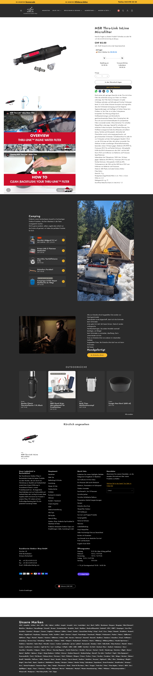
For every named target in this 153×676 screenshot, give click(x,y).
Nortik (101, 650)
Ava (88, 625)
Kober (130, 644)
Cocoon (43, 631)
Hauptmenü (52, 471)
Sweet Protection (108, 662)
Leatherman (29, 647)
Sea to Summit (73, 659)
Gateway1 (78, 638)
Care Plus (128, 628)
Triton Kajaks (113, 665)
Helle (63, 641)
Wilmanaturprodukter (118, 668)
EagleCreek (28, 634)
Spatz (35, 662)
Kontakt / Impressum (54, 501)
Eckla (51, 634)
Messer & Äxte (103, 10)
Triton (106, 665)
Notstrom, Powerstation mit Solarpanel (89, 485)
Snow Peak (28, 662)
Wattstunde (69, 668)
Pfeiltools (69, 656)
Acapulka (27, 625)
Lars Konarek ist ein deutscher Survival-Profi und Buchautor (89, 539)
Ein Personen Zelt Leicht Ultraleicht (88, 482)
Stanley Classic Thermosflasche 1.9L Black (32, 404)
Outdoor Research (74, 653)
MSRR (80, 647)
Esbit (62, 634)
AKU (20, 625)
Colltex (64, 631)
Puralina (100, 656)
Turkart (121, 665)
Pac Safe (101, 653)
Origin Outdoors (49, 653)
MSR (75, 647)
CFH (108, 628)
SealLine (81, 659)
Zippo (55, 672)
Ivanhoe (58, 644)
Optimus (34, 653)
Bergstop (119, 625)
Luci (52, 647)
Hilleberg (98, 641)
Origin (40, 653)
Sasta (53, 659)
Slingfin (128, 659)
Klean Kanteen (116, 644)
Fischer (114, 634)
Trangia (92, 665)
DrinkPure (123, 631)
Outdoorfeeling (86, 653)
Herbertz (85, 641)
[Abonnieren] (132, 490)
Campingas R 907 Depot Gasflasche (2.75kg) (47, 282)
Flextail (34, 638)
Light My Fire (45, 647)
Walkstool (55, 668)
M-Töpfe (65, 647)
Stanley (57, 662)
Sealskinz (89, 659)
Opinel (21, 653)
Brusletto (71, 628)
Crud (100, 631)
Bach (92, 625)
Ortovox (64, 653)
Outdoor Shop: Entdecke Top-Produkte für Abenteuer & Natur (61, 522)
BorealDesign (38, 628)
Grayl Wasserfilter (83, 530)
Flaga (29, 638)
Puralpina (107, 656)
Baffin (98, 625)
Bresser (53, 628)
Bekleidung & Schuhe (72, 10)
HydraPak (30, 644)
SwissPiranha (119, 662)
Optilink (27, 653)
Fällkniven (55, 638)
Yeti (50, 672)
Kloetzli (124, 644)
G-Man (62, 638)
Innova (52, 644)
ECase (21, 634)
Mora (124, 647)
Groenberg (22, 641)
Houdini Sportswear (121, 641)
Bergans (112, 625)
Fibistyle (98, 634)
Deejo (110, 631)
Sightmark (103, 659)
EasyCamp (36, 634)
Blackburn (29, 628)
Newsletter (111, 471)
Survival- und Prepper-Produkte (87, 515)
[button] (21, 11)
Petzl (63, 656)
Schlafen (51, 492)
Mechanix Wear (102, 647)
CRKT (113, 628)
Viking (48, 668)
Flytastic (40, 638)
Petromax (80, 524)
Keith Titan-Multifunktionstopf (86, 404)
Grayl (121, 638)
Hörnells (46, 644)
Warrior (62, 668)
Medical (110, 647)
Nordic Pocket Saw (72, 650)
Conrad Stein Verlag (85, 631)
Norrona (89, 650)
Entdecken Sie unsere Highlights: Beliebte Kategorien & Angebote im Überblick (90, 475)
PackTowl (108, 653)
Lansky (21, 647)
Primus (82, 656)
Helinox (57, 641)
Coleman (57, 631)
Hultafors (22, 644)
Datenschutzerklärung (55, 510)
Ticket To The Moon (78, 665)
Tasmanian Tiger (41, 665)
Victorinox (41, 668)
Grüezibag (41, 641)
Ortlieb (57, 653)
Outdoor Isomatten (83, 488)
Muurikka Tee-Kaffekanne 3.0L (47, 260)
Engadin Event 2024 (83, 544)
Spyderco (41, 662)
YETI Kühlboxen (82, 512)
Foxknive (48, 638)
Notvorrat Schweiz (83, 521)
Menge (97, 73)
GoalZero (100, 638)
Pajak (115, 653)
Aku (38, 625)
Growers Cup (32, 641)
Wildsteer (107, 668)
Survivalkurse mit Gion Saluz (86, 480)
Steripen (64, 662)
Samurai (47, 659)
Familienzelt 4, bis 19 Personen (87, 491)
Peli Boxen (38, 656)
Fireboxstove (106, 634)
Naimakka (30, 650)
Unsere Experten (53, 504)
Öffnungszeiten (83, 548)
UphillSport (22, 668)
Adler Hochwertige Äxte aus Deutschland (90, 532)
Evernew (68, 634)
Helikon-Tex (49, 641)
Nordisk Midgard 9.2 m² (47, 240)
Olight (123, 650)
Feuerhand (91, 634)
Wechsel (77, 668)
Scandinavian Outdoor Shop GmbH (33, 548)
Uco (130, 665)
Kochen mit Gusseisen (84, 535)
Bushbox (83, 628)
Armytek (70, 625)
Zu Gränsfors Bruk (97, 355)
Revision (124, 656)
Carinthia (22, 631)
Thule (69, 665)
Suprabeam (98, 662)
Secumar (96, 659)
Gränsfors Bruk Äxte (83, 506)
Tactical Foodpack (29, 665)
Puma (94, 656)
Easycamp (45, 634)
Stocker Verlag (79, 662)
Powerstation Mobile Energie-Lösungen (89, 500)
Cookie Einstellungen (25, 590)
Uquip (30, 668)
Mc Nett (92, 647)
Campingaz (120, 628)
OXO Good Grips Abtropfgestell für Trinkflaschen (57, 405)
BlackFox (22, 628)
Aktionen (51, 498)
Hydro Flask (38, 644)
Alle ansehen (129, 414)
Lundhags (58, 647)
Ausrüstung (89, 10)
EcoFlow (57, 634)
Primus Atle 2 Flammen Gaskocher (46, 249)
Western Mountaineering (89, 668)
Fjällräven (22, 638)
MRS (70, 647)
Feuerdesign (82, 634)
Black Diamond (128, 625)
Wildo (100, 668)
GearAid (86, 638)
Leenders (37, 647)
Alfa (42, 625)
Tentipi (54, 665)
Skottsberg (120, 659)
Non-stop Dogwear (59, 650)
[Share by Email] (103, 92)
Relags (118, 656)
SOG (41, 659)
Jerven (73, 644)
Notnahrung (109, 650)
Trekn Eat (99, 665)
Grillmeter (127, 638)
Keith (99, 644)
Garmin (71, 638)
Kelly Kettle (106, 644)
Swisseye (128, 662)
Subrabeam (89, 662)
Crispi (96, 631)
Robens (130, 656)
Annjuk (63, 625)
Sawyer (64, 659)
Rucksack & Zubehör (54, 495)
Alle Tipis (51, 513)
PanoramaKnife (24, 656)
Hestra (91, 641)
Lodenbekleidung (82, 527)
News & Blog (52, 518)
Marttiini (86, 647)
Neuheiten (46, 10)
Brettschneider (62, 628)
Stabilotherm (50, 662)
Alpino (51, 625)
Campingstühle (82, 518)
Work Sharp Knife (42, 672)
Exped (75, 634)
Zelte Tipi (56, 10)
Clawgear (37, 631)
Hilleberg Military (108, 641)
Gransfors (114, 638)
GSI (66, 638)
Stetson (70, 662)
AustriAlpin (82, 625)
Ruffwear (35, 659)
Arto (75, 625)
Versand (104, 46)
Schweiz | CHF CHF (67, 586)
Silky (109, 659)
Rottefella (28, 659)
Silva (114, 659)
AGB (49, 507)
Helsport (69, 641)
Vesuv (35, 668)
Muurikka (22, 650)
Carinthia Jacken (82, 494)
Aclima (33, 625)
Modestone (118, 647)
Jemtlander (66, 644)
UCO (126, 665)
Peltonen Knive (48, 656)
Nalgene (37, 650)
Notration (117, 650)
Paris (32, 656)
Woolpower (31, 672)
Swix (20, 665)
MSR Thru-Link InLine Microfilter (29, 455)
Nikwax (49, 650)
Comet (70, 631)
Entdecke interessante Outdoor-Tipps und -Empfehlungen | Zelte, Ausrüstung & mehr (61, 528)
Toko (87, 665)
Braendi (47, 628)
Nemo (43, 650)
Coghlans (50, 631)
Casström (29, 631)
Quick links (82, 471)
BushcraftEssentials (93, 628)
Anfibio (57, 625)
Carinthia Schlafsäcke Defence (86, 497)
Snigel (21, 662)
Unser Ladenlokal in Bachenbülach (27, 472)
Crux (105, 631)
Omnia (129, 650)
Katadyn (94, 644)
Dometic (116, 631)
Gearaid (93, 638)
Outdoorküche (52, 489)
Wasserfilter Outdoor (83, 509)
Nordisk (82, 650)
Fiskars (120, 634)
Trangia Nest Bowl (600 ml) (120, 403)
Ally (46, 625)
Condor (75, 631)
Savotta (58, 659)
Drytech (130, 631)
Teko (49, 665)
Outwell (94, 653)
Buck (77, 628)
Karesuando (86, 644)
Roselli (21, 659)
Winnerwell (23, 672)
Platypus (76, 656)
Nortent (79, 503)
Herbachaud (77, 641)
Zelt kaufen (51, 515)
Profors (88, 656)
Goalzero (107, 638)
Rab (113, 656)
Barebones (104, 625)
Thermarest (62, 665)
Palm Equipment (123, 653)
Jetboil (78, 644)
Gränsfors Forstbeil (45, 269)
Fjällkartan (127, 634)
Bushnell (103, 628)
